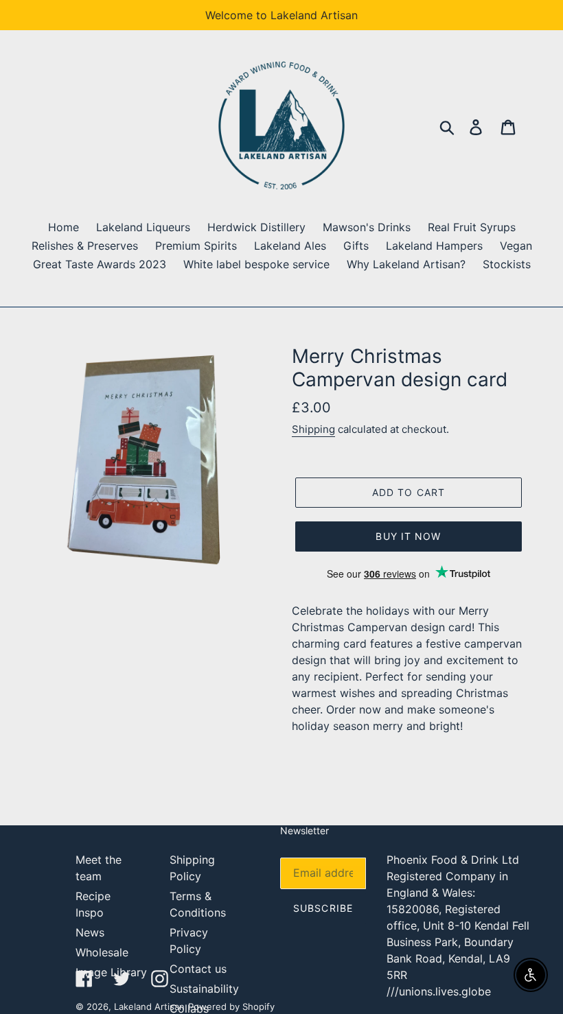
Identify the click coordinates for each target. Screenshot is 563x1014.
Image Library (111, 972)
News (90, 932)
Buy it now (408, 536)
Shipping (313, 429)
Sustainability (204, 988)
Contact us (198, 969)
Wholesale (102, 952)
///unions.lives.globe (439, 991)
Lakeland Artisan (149, 1006)
